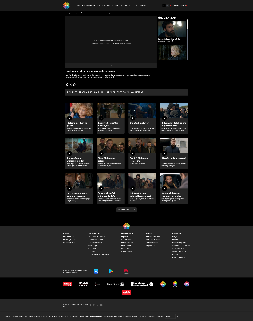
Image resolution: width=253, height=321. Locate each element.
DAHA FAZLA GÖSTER (126, 209)
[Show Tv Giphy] (104, 305)
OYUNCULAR (137, 92)
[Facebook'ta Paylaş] (67, 84)
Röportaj (124, 237)
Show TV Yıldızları (153, 237)
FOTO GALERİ (123, 92)
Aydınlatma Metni (96, 316)
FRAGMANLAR (85, 92)
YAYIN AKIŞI (117, 5)
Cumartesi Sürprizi (95, 242)
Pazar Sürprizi (93, 245)
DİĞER (143, 5)
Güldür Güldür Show (95, 240)
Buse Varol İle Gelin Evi (96, 237)
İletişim (175, 254)
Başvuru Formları (153, 240)
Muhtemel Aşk (68, 237)
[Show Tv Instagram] (97, 305)
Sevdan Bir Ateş (69, 242)
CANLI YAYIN (178, 5)
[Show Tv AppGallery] (126, 271)
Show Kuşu (125, 248)
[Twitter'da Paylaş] (71, 84)
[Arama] (189, 6)
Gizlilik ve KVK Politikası (181, 245)
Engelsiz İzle (150, 245)
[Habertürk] (67, 284)
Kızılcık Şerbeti (69, 240)
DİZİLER (77, 5)
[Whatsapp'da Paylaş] (74, 84)
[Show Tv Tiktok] (108, 305)
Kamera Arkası (127, 242)
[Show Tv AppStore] (96, 271)
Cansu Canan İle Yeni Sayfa (98, 254)
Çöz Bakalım (126, 240)
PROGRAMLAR (88, 5)
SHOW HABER (103, 5)
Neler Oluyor (126, 245)
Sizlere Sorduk (126, 251)
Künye (174, 237)
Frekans (175, 240)
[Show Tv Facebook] (90, 305)
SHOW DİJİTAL (131, 5)
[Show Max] (187, 284)
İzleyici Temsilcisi (178, 257)
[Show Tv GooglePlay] (111, 271)
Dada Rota (92, 251)
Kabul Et (169, 316)
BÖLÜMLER (72, 92)
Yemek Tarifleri (152, 242)
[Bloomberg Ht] (115, 284)
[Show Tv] (66, 5)
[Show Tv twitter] (94, 305)
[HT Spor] (97, 284)
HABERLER (110, 92)
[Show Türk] (175, 284)
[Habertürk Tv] (83, 284)
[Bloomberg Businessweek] (142, 284)
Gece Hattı (92, 248)
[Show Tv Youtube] (101, 305)
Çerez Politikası (70, 316)
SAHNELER (99, 92)
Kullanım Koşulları (179, 242)
